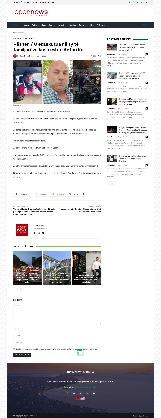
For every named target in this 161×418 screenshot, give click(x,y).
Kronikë (21, 33)
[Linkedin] (138, 3)
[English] (82, 398)
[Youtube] (146, 3)
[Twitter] (142, 3)
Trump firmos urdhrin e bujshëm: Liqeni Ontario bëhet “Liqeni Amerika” (132, 158)
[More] (83, 194)
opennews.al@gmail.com (85, 387)
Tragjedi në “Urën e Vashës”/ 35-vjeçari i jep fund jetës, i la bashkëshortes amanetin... (132, 76)
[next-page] (19, 289)
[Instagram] (134, 3)
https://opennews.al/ (40, 228)
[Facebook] (130, 3)
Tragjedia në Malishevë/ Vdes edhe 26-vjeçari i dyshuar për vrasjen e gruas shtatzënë (86, 278)
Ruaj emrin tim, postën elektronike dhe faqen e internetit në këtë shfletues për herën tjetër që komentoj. (56, 349)
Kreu (15, 33)
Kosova (86, 272)
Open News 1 (25, 56)
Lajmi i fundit (29, 39)
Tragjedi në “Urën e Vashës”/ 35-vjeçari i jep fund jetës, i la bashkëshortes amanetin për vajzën (57, 277)
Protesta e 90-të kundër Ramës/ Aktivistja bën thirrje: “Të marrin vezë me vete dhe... (132, 47)
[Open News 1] (15, 56)
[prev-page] (14, 289)
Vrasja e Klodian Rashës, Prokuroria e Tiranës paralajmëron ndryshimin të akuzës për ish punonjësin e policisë (34, 211)
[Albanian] (78, 398)
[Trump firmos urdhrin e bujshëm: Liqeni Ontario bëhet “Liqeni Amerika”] (112, 158)
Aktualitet (27, 267)
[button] (145, 25)
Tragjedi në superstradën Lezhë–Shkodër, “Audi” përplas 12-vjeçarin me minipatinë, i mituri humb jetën (133, 130)
